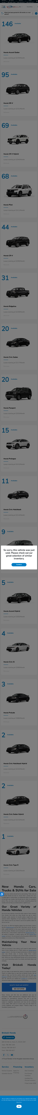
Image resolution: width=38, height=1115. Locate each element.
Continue (19, 564)
